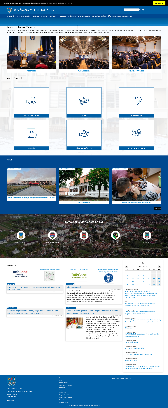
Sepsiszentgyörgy (21, 242)
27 (143, 284)
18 (133, 281)
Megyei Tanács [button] (26, 16)
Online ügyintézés (115, 16)
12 (138, 278)
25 (133, 284)
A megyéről (62, 377)
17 (127, 281)
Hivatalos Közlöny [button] (128, 16)
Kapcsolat (11, 400)
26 (138, 284)
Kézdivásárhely (52, 242)
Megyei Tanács (63, 382)
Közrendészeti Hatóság (65, 397)
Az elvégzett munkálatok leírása (134, 348)
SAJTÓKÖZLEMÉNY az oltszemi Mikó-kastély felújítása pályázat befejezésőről (142, 335)
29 (154, 284)
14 (149, 278)
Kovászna (147, 242)
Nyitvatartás (128, 328)
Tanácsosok (84, 71)
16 (159, 278)
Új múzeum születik (131, 360)
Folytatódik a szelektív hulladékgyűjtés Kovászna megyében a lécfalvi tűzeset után (140, 313)
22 (154, 281)
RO (143, 10)
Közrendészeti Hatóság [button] (99, 16)
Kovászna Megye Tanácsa (33, 10)
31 (127, 287)
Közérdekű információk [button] (40, 16)
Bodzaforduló (84, 242)
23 (159, 281)
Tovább (158, 208)
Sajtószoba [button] (53, 16)
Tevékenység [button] (72, 16)
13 (143, 278)
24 (127, 284)
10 (127, 278)
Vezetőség (31, 71)
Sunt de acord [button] (159, 3)
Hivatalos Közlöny (64, 402)
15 (154, 278)
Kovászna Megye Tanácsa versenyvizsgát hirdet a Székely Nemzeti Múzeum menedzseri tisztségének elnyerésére (143, 321)
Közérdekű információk (65, 385)
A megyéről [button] (11, 16)
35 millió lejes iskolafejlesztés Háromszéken (138, 354)
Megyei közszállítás (84, 16)
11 (133, 278)
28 (149, 284)
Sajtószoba (62, 387)
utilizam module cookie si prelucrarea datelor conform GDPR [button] (53, 3)
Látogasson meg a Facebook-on (122, 378)
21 (149, 281)
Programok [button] (62, 16)
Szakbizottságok (136, 71)
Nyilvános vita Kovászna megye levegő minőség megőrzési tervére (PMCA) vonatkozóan (140, 304)
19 (138, 281)
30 (159, 284)
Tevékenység (62, 392)
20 (143, 281)
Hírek (18, 16)
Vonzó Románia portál (132, 342)
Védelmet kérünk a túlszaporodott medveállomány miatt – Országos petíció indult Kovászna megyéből (142, 367)
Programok (62, 390)
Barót (115, 242)
